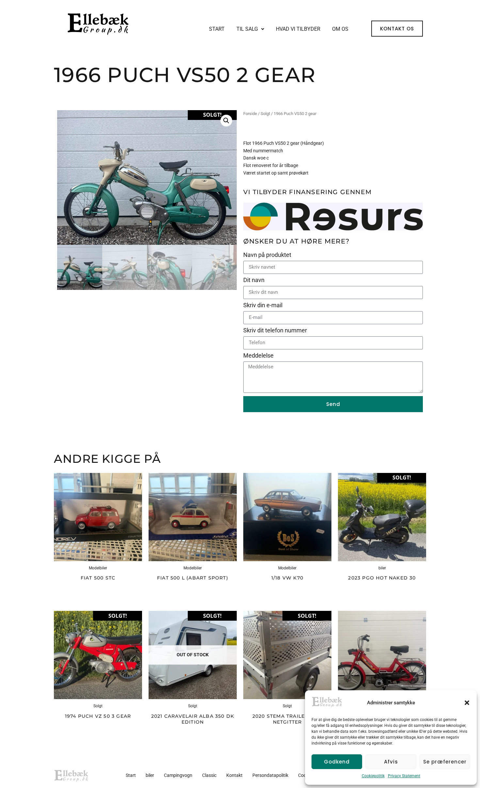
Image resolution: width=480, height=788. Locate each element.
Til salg (247, 29)
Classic (209, 775)
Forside (250, 113)
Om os (340, 29)
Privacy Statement (404, 776)
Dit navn (254, 280)
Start (217, 29)
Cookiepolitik (373, 776)
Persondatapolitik (270, 775)
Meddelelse (258, 356)
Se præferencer (445, 761)
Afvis (391, 761)
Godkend (337, 761)
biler (150, 775)
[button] (467, 702)
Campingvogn (178, 775)
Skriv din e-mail (263, 305)
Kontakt (234, 775)
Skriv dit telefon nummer (275, 330)
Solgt (265, 113)
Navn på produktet (268, 255)
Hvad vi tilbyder (298, 29)
